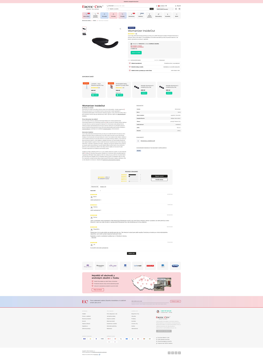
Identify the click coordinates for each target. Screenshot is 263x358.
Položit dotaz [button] (159, 179)
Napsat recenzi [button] (159, 176)
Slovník (84, 321)
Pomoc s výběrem (86, 316)
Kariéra (133, 326)
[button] (131, 33)
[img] (93, 194)
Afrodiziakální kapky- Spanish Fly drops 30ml (122, 84)
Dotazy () (103, 186)
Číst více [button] (94, 237)
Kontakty (134, 321)
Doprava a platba (111, 318)
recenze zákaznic (86, 128)
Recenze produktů (86, 318)
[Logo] (93, 7)
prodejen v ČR (162, 5)
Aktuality (134, 316)
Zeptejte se (85, 326)
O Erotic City (135, 323)
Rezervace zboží (111, 321)
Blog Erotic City (135, 313)
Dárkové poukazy (86, 328)
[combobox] (130, 8)
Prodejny (134, 318)
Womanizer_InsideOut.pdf (148, 140)
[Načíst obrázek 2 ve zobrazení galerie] (84, 34)
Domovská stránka (86, 20)
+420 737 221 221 (166, 311)
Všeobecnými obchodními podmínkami (99, 352)
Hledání (84, 313)
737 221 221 (116, 5)
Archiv (94, 20)
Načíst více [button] (131, 253)
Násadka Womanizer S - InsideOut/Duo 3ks (172, 86)
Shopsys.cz (96, 354)
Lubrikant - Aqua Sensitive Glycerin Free (97, 84)
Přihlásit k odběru (175, 301)
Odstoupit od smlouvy (164, 331)
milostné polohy (107, 128)
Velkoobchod (135, 328)
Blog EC (179, 5)
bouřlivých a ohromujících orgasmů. (111, 159)
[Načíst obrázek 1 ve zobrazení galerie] (84, 29)
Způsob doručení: (162, 9)
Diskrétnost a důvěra (112, 323)
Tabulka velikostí (86, 323)
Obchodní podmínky (112, 326)
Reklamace (109, 328)
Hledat (151, 8)
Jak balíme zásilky (111, 316)
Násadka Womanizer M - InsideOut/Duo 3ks (147, 86)
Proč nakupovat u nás (112, 313)
